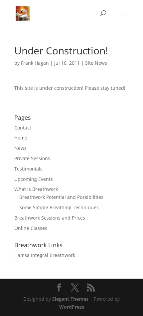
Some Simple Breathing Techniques (59, 207)
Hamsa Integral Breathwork (44, 255)
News (20, 148)
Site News (96, 63)
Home (20, 137)
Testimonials (28, 169)
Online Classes (30, 228)
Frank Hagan (35, 63)
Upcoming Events (33, 179)
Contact (22, 127)
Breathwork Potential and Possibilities (61, 197)
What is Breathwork (36, 189)
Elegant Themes (70, 299)
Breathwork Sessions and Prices (49, 218)
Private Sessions (32, 158)
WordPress (71, 307)
